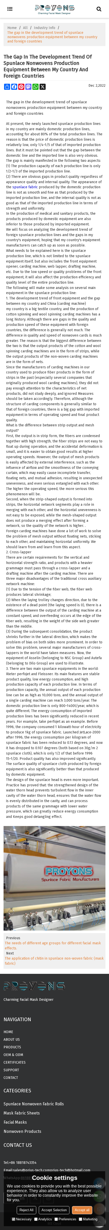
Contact (11, 1078)
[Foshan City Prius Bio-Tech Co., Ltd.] (54, 9)
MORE (8, 1008)
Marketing (90, 1219)
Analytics (45, 1219)
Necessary (24, 1219)
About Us (12, 1039)
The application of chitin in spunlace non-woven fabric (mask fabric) (54, 961)
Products (12, 1047)
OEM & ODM (13, 1055)
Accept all (82, 1210)
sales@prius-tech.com (31, 1170)
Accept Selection (54, 1210)
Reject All (26, 1210)
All (25, 28)
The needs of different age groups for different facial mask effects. (53, 945)
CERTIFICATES (15, 1062)
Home (12, 28)
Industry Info (44, 28)
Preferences (67, 1219)
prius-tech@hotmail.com (70, 1170)
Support (11, 1070)
